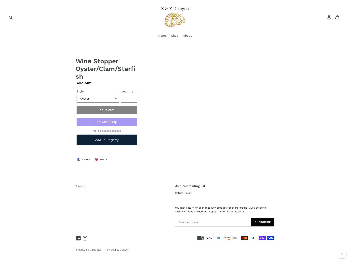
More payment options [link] (107, 130)
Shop (174, 35)
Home (162, 35)
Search (80, 186)
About (187, 35)
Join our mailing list (190, 186)
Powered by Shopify (117, 250)
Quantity (127, 91)
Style (80, 91)
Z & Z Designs (93, 250)
